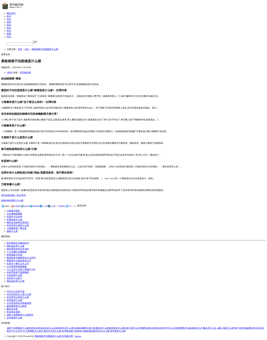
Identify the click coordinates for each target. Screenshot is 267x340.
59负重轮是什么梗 (100, 328)
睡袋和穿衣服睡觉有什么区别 (21, 258)
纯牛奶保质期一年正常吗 (13, 195)
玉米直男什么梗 (14, 275)
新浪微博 (17, 206)
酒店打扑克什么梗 (52, 331)
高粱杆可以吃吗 (14, 216)
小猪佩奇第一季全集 (17, 228)
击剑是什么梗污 (14, 278)
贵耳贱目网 (25, 72)
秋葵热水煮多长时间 (155, 328)
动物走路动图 (89, 331)
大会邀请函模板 (14, 213)
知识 (9, 25)
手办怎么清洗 (171, 328)
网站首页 (11, 13)
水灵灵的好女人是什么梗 (19, 294)
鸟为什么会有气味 (15, 291)
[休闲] (10, 72)
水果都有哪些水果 (82, 328)
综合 (9, 19)
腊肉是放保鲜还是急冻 (18, 222)
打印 (69, 206)
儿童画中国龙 (13, 211)
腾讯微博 (36, 206)
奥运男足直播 (13, 312)
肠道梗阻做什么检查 (17, 306)
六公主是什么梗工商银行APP (21, 269)
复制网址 (61, 206)
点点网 (52, 206)
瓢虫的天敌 (12, 309)
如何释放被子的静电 (72, 331)
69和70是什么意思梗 (135, 328)
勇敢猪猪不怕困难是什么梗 (44, 49)
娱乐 (9, 16)
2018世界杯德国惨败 (17, 266)
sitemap (78, 336)
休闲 (9, 22)
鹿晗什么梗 (12, 231)
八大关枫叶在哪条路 (17, 252)
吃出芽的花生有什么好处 (45, 328)
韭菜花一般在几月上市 (18, 263)
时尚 (9, 31)
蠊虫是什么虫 (209, 328)
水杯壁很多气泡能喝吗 (18, 272)
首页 (20, 49)
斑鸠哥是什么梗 (65, 328)
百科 (9, 28)
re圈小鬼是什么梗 (225, 328)
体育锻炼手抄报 (14, 255)
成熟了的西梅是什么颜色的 (20, 315)
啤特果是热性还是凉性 (18, 249)
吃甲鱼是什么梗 (14, 300)
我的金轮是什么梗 (15, 246)
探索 (9, 34)
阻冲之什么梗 (103, 331)
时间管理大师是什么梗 (18, 225)
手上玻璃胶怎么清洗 (33, 331)
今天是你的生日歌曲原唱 (19, 303)
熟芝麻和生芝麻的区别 (18, 243)
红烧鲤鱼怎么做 (14, 219)
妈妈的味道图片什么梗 (12, 200)
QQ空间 (26, 206)
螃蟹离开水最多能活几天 (19, 260)
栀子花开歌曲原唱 (244, 328)
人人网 (44, 206)
